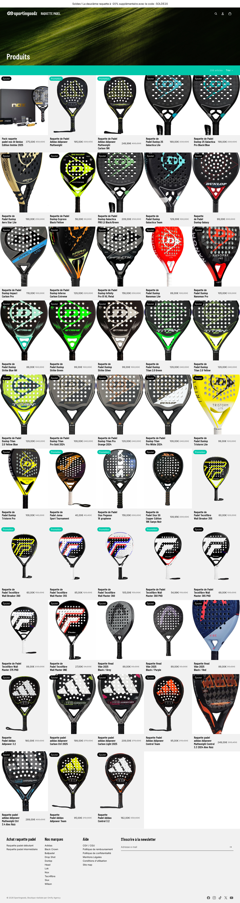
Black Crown (51, 849)
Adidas (48, 845)
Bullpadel (50, 853)
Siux (47, 880)
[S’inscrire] (230, 847)
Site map (87, 864)
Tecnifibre (50, 876)
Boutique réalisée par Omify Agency (44, 897)
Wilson (48, 883)
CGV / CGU (89, 845)
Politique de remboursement (98, 849)
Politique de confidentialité (97, 853)
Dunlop (48, 860)
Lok (47, 868)
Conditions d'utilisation (95, 860)
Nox (47, 872)
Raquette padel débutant (20, 845)
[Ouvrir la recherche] (215, 13)
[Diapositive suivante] (43, 105)
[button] (229, 70)
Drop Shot (50, 857)
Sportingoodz (20, 897)
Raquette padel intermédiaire (22, 849)
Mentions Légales (92, 857)
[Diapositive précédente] (5, 105)
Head (47, 864)
